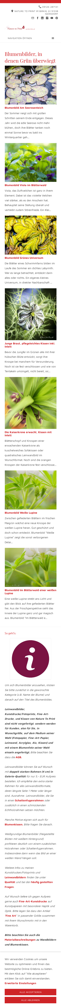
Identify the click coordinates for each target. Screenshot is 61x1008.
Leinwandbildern (15, 877)
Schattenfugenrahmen (29, 800)
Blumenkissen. (14, 824)
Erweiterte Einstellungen (20, 983)
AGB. (19, 757)
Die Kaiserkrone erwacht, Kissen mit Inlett (28, 434)
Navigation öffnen (20, 38)
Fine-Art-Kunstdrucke (33, 901)
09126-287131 (49, 6)
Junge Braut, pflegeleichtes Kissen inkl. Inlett (30, 345)
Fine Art (11, 915)
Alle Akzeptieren (31, 992)
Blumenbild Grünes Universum (24, 257)
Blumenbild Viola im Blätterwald (25, 185)
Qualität (10, 882)
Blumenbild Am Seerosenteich (24, 107)
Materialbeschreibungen (20, 939)
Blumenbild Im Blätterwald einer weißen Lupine (30, 592)
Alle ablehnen (30, 1000)
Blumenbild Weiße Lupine (21, 512)
